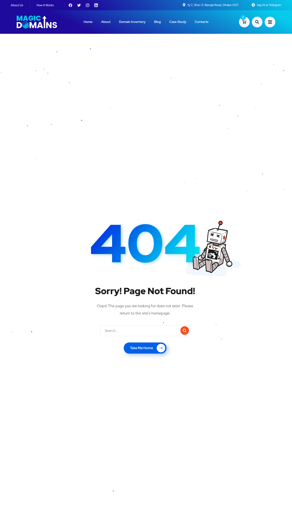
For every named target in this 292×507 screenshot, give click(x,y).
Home (88, 22)
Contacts (201, 22)
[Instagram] (87, 5)
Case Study (177, 22)
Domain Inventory (132, 22)
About (106, 22)
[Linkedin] (96, 5)
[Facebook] (70, 5)
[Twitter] (79, 5)
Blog (157, 22)
